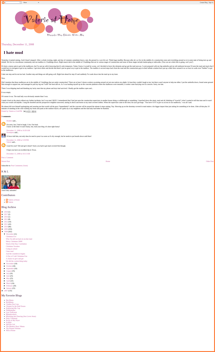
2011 (6, 224)
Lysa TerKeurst (11, 312)
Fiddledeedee (10, 310)
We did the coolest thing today (16, 261)
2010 (6, 227)
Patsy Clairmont (11, 318)
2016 (6, 217)
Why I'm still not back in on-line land (19, 239)
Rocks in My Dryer (13, 320)
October (9, 266)
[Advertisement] (11, 341)
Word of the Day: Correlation (16, 244)
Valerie (8, 142)
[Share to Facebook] (33, 111)
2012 (6, 222)
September (10, 268)
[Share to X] (31, 111)
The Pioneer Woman (13, 328)
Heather (9, 121)
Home (108, 161)
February (9, 286)
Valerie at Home (14, 200)
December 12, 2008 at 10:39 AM (18, 130)
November (10, 264)
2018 (6, 212)
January (9, 288)
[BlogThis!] (29, 111)
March (8, 283)
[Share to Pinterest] (35, 111)
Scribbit (8, 322)
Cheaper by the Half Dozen (15, 306)
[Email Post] (24, 111)
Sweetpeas (10, 132)
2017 (6, 214)
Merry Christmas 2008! (14, 241)
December (10, 234)
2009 (6, 229)
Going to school (11, 249)
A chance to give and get (14, 259)
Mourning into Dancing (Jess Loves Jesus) (21, 316)
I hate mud (13, 52)
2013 (6, 219)
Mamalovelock (11, 314)
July (8, 273)
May (8, 278)
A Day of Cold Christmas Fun (16, 256)
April (8, 281)
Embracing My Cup (13, 308)
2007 (6, 291)
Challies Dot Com (12, 304)
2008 (6, 232)
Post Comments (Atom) (19, 166)
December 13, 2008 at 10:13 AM (18, 154)
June (8, 276)
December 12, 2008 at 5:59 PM (17, 140)
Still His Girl (10, 324)
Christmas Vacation (13, 246)
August (9, 271)
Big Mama (9, 300)
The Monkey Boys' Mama (15, 326)
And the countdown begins (15, 254)
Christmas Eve (11, 236)
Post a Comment (7, 157)
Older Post (210, 161)
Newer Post (5, 161)
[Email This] (27, 111)
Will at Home (10, 330)
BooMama (9, 302)
